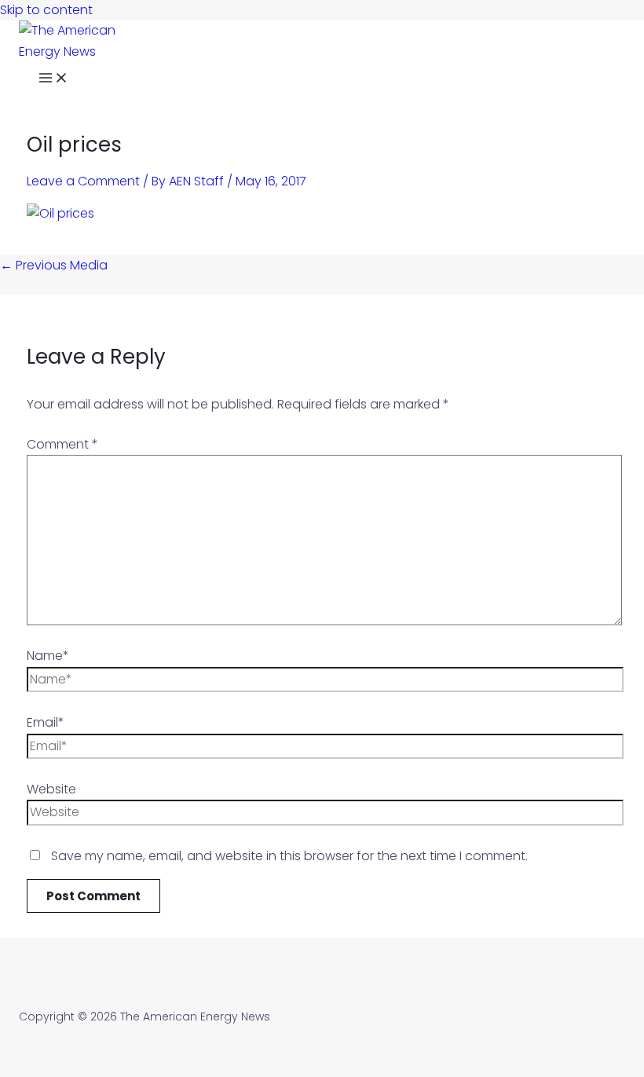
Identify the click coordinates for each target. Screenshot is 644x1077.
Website (51, 789)
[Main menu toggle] (53, 79)
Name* (48, 656)
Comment (62, 444)
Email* (45, 722)
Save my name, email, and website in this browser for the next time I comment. (289, 856)
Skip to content (46, 10)
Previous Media (54, 265)
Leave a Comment (83, 181)
